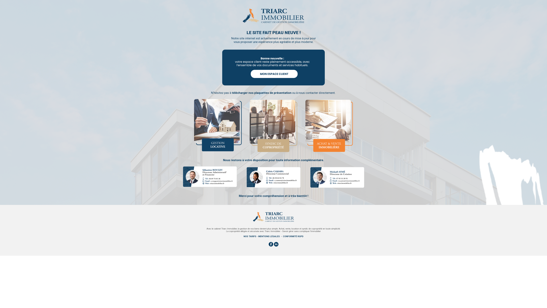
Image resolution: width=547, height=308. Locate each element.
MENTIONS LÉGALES (269, 236)
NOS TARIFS (250, 236)
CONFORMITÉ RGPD (293, 236)
